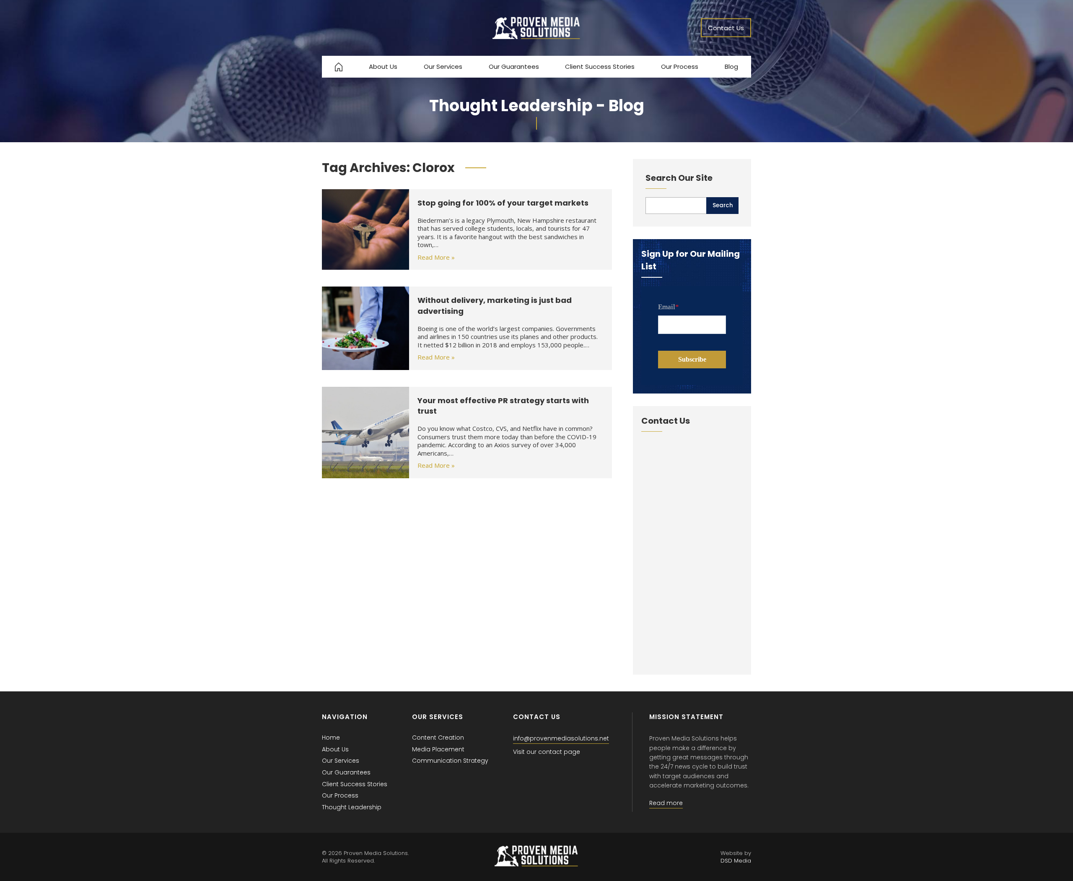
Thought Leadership (351, 807)
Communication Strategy (450, 760)
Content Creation (438, 737)
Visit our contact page (546, 752)
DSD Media (736, 861)
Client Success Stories (600, 66)
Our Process (679, 66)
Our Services (443, 66)
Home (331, 737)
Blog (731, 66)
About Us (383, 66)
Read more (666, 803)
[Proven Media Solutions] (536, 36)
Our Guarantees (514, 66)
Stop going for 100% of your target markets (502, 203)
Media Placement (438, 749)
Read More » (436, 257)
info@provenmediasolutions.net (561, 738)
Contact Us (726, 27)
